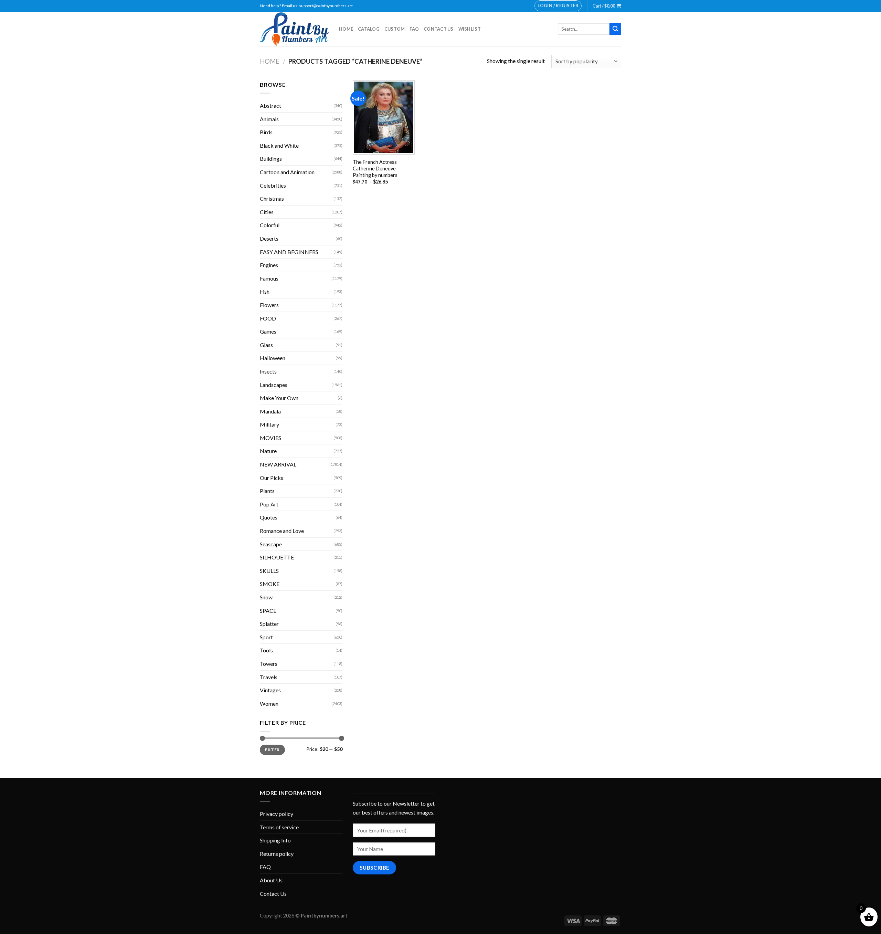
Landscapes (273, 384)
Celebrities (273, 185)
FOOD (268, 318)
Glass (266, 345)
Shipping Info (275, 840)
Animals (269, 119)
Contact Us (439, 29)
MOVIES (270, 437)
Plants (267, 490)
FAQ (414, 29)
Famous (269, 278)
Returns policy (277, 853)
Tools (266, 650)
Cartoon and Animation (287, 172)
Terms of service (279, 827)
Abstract (270, 105)
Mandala (270, 411)
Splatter (269, 623)
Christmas (272, 198)
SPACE (268, 610)
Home (346, 29)
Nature (268, 451)
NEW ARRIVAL (278, 464)
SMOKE (269, 583)
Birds (266, 132)
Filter (272, 749)
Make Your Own (279, 398)
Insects (268, 371)
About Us (271, 880)
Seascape (271, 544)
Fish (264, 291)
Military (269, 424)
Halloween (272, 358)
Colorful (269, 225)
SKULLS (269, 570)
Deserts (269, 238)
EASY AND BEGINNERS (289, 252)
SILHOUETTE (277, 557)
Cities (267, 212)
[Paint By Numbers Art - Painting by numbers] (294, 29)
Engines (269, 265)
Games (268, 331)
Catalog (369, 29)
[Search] (615, 29)
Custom (394, 29)
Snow (266, 597)
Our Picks (271, 477)
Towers (268, 663)
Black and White (279, 145)
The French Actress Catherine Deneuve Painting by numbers (375, 168)
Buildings (271, 158)
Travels (268, 677)
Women (269, 703)
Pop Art (269, 504)
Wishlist (469, 29)
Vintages (270, 690)
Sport (266, 637)
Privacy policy (276, 813)
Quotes (268, 517)
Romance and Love (282, 530)
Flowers (269, 305)
